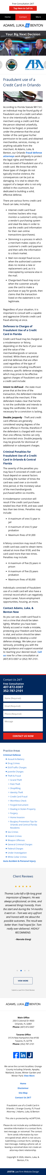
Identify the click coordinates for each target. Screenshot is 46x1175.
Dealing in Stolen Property (23, 809)
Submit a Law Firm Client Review (23, 990)
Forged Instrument (19, 804)
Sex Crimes (13, 831)
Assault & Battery (16, 759)
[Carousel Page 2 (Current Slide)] (21, 971)
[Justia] (30, 1055)
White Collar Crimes (17, 856)
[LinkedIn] (23, 1055)
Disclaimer (23, 1088)
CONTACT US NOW (23, 736)
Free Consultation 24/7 (23, 6)
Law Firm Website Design (23, 1171)
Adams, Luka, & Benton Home (23, 25)
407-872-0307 (13, 687)
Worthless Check (18, 800)
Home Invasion (17, 817)
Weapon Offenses (16, 840)
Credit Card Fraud (18, 796)
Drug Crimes (14, 763)
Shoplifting (15, 788)
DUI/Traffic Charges (17, 767)
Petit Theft (15, 784)
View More (23, 980)
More (38, 16)
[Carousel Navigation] (23, 970)
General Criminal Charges (20, 844)
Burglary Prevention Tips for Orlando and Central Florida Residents (23, 824)
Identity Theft (16, 792)
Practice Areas (11, 750)
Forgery (14, 813)
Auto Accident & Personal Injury (19, 861)
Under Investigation (17, 852)
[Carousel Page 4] (29, 971)
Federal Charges (15, 848)
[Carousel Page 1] (17, 971)
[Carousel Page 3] (25, 971)
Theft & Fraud (14, 775)
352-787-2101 (13, 691)
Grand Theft (16, 779)
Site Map (23, 1092)
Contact (23, 16)
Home (8, 16)
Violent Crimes (15, 836)
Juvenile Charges (16, 771)
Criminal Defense (12, 755)
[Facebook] (16, 1055)
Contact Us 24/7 (12, 679)
